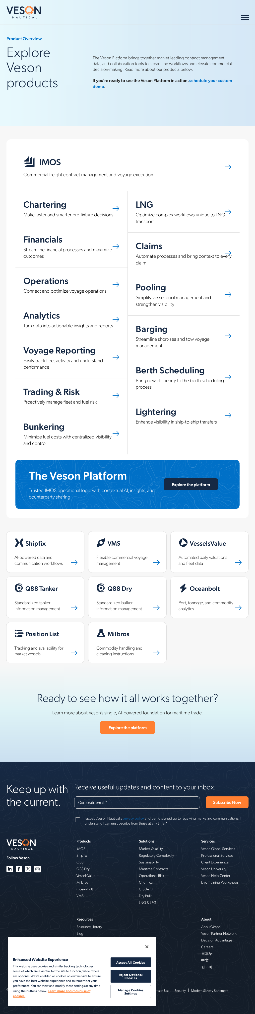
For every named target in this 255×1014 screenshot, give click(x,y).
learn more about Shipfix (28, 534)
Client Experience (215, 861)
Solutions (146, 841)
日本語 (206, 953)
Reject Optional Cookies (131, 976)
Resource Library (89, 926)
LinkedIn (9, 869)
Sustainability (149, 861)
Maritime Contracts (153, 868)
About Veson (211, 926)
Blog (79, 933)
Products (83, 841)
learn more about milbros (111, 625)
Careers (207, 946)
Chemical (146, 882)
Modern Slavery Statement (209, 990)
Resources (84, 919)
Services (208, 841)
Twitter (28, 869)
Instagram (37, 869)
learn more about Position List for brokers (43, 625)
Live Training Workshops (220, 882)
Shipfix (81, 855)
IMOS (80, 848)
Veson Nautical (23, 12)
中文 (205, 960)
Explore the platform (191, 484)
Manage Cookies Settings (130, 991)
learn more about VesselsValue (198, 534)
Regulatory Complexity (156, 855)
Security (180, 990)
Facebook (19, 869)
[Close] (146, 946)
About (206, 919)
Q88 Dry (83, 868)
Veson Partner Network (219, 933)
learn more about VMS (108, 534)
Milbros (82, 882)
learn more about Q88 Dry (112, 580)
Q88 (79, 861)
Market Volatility (151, 848)
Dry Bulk (145, 895)
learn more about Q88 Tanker (33, 580)
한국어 (206, 966)
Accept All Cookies (130, 962)
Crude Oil (146, 888)
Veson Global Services (218, 848)
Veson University (213, 868)
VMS (80, 895)
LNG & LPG (147, 902)
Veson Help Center (215, 875)
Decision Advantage (216, 939)
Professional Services (217, 855)
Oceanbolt (84, 888)
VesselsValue (86, 875)
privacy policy (133, 818)
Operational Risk (151, 875)
